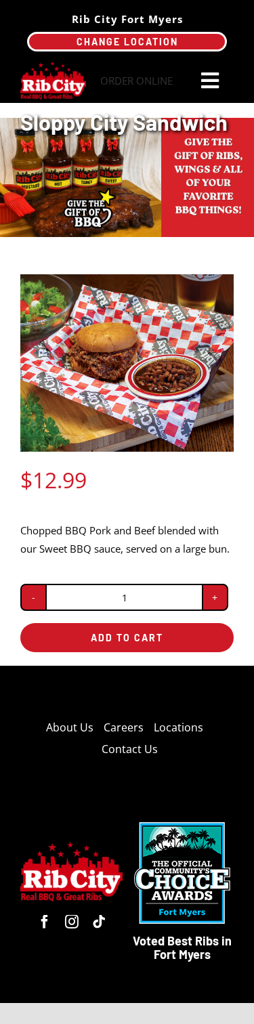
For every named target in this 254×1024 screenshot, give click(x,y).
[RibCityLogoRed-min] (53, 66)
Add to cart (127, 637)
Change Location (127, 41)
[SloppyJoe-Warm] (127, 363)
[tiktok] (99, 922)
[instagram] (72, 922)
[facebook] (44, 922)
